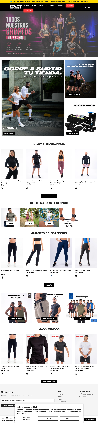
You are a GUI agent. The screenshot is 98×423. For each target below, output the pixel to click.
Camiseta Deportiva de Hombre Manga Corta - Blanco (85, 367)
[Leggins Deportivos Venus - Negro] (37, 253)
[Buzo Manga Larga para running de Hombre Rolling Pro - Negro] (86, 164)
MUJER (34, 5)
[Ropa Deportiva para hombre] (10, 217)
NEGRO (2, 188)
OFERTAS (70, 6)
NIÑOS (41, 5)
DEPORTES (60, 5)
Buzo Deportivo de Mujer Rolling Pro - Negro (11, 182)
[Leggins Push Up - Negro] (86, 253)
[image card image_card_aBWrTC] (81, 308)
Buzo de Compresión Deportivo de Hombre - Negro (36, 367)
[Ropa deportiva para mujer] (29, 217)
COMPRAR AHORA (49, 196)
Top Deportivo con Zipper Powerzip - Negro (58, 182)
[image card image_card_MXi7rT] (49, 308)
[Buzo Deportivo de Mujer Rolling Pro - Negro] (12, 164)
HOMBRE (26, 5)
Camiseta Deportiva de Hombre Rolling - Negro (36, 182)
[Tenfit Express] (16, 7)
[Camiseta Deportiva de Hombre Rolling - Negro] (37, 164)
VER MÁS (49, 285)
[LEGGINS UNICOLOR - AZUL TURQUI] (61, 253)
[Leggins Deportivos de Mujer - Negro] (12, 253)
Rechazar (69, 418)
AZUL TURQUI (51, 276)
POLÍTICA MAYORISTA (86, 394)
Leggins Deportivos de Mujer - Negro (10, 271)
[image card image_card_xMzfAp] (16, 308)
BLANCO (76, 374)
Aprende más (11, 420)
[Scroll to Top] (95, 414)
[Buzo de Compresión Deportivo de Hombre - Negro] (37, 349)
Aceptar (48, 418)
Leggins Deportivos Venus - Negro (36, 270)
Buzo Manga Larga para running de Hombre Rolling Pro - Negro (86, 182)
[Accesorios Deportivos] (68, 217)
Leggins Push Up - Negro (82, 270)
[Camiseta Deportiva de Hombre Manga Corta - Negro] (61, 349)
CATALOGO (28, 10)
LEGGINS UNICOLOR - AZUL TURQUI (60, 270)
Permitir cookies (90, 419)
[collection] (49, 217)
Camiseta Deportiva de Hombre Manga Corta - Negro (60, 367)
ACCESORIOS (50, 5)
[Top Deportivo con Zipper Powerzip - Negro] (61, 164)
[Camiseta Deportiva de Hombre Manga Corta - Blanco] (86, 349)
